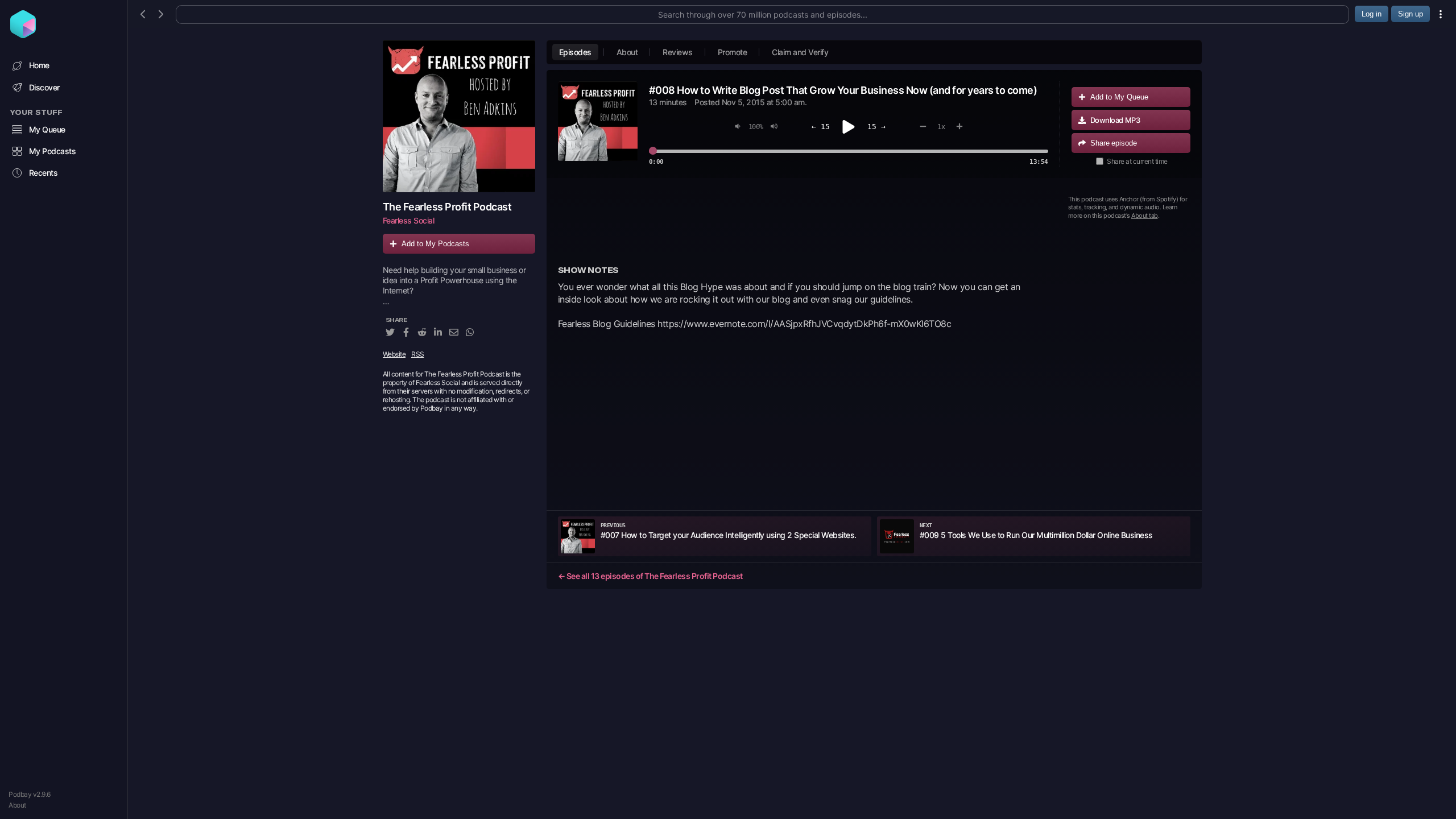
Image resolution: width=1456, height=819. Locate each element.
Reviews (678, 52)
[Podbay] (23, 34)
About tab (1144, 216)
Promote (732, 52)
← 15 (821, 126)
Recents (43, 172)
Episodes (575, 52)
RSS (417, 354)
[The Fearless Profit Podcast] (459, 116)
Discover (44, 87)
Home (39, 65)
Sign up (1410, 14)
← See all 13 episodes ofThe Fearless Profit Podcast (650, 576)
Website (394, 354)
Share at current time (1137, 161)
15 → (876, 126)
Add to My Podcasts (435, 243)
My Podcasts (52, 151)
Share (1113, 143)
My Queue (47, 129)
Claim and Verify (800, 52)
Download (1115, 120)
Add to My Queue (1119, 97)
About (17, 805)
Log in (1371, 14)
